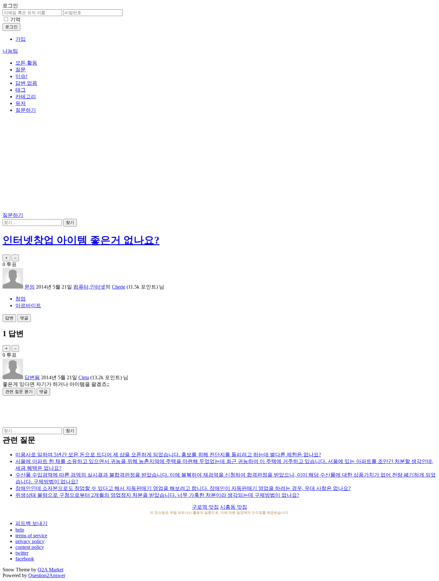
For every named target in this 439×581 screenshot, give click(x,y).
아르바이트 (28, 305)
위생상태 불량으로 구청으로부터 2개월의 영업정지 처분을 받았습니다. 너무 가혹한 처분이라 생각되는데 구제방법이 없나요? (157, 495)
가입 (20, 39)
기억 (15, 19)
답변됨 (32, 377)
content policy (29, 547)
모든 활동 (26, 63)
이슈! (21, 76)
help (19, 529)
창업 (20, 298)
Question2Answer (46, 575)
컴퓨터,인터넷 (89, 287)
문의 (29, 287)
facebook (24, 558)
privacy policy (29, 541)
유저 (20, 103)
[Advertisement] (219, 164)
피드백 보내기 (31, 523)
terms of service (31, 535)
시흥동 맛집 (233, 507)
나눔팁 (10, 51)
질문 (20, 69)
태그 (20, 90)
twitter (21, 553)
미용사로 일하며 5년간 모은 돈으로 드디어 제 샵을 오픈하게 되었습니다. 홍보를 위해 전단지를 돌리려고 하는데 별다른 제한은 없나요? (168, 454)
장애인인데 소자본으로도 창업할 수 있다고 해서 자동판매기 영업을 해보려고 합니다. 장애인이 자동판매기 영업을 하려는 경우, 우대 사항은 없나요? (183, 488)
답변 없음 (26, 83)
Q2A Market (50, 569)
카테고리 (25, 96)
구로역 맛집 (205, 507)
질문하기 (25, 110)
